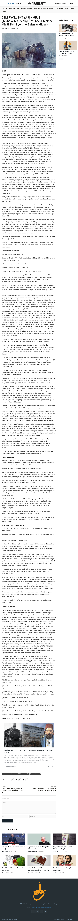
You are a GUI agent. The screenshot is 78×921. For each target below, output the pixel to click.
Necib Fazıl (30, 872)
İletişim (63, 919)
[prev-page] (60, 59)
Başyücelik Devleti (10, 773)
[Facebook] (6, 3)
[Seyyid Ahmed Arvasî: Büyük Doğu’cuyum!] (64, 860)
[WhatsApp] (19, 779)
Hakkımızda (57, 919)
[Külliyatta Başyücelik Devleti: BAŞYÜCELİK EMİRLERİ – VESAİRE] (38, 860)
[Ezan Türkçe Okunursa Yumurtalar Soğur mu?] (13, 860)
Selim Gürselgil (62, 38)
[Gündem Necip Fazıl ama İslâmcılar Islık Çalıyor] (13, 839)
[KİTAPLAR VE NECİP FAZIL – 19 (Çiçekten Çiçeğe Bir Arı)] (68, 45)
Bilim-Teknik (18, 773)
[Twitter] (11, 3)
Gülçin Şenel (5, 851)
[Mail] (8, 3)
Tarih (40, 773)
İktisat (36, 773)
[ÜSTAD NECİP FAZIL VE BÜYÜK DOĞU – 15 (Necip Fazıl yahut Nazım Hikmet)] (68, 28)
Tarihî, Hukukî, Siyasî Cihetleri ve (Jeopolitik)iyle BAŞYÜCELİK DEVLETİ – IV (14, 790)
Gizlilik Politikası (69, 919)
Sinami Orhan (5, 28)
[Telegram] (23, 779)
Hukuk (31, 773)
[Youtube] (13, 3)
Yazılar (3, 773)
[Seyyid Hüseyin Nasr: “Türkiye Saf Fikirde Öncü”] (38, 839)
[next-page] (62, 59)
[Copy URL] (26, 779)
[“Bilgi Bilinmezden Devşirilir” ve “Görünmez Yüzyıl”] (64, 839)
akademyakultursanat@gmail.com (41, 907)
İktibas (55, 872)
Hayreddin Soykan (32, 851)
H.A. (3, 872)
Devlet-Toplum (26, 773)
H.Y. (59, 55)
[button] (72, 3)
